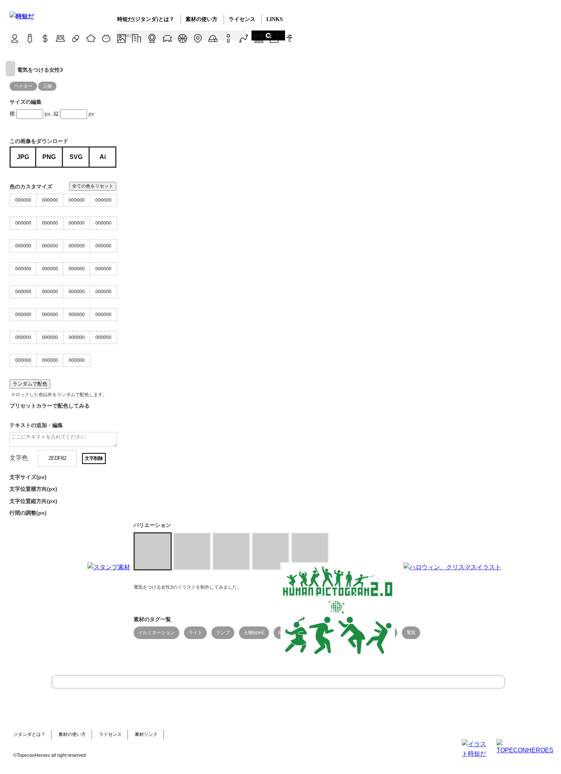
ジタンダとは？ (29, 734)
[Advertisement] (223, 610)
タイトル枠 (167, 38)
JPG (23, 157)
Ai (103, 157)
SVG (75, 157)
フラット (274, 38)
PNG (49, 157)
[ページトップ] (278, 682)
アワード (151, 38)
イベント (213, 38)
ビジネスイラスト (29, 38)
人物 (47, 86)
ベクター (243, 38)
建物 (136, 38)
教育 (90, 38)
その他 (289, 38)
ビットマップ (258, 38)
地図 (197, 38)
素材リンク (146, 734)
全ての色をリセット (92, 186)
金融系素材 (45, 38)
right (10, 68)
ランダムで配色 (30, 384)
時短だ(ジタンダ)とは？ (145, 19)
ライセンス (242, 19)
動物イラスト (106, 38)
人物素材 (14, 38)
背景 (121, 38)
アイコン (228, 38)
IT (60, 38)
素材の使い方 (201, 19)
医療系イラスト (75, 38)
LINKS (274, 19)
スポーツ (182, 38)
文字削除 (94, 458)
